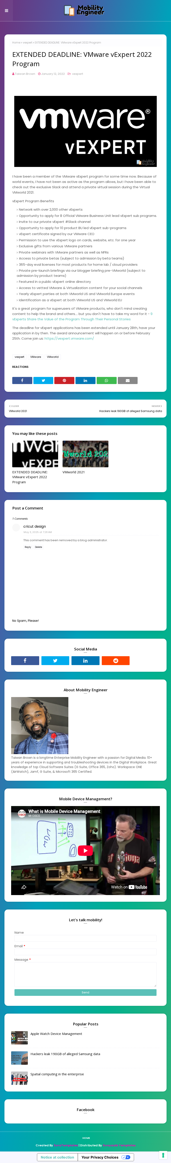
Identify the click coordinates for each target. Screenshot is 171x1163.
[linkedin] (85, 660)
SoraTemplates (66, 1145)
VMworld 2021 (74, 472)
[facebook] (25, 660)
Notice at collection (57, 1157)
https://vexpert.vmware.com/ (69, 338)
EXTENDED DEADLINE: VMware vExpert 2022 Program (30, 477)
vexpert (27, 42)
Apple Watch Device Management (56, 1033)
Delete (38, 547)
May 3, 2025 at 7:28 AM (38, 532)
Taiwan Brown (25, 74)
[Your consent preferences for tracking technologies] (163, 1155)
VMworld (53, 357)
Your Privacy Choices (99, 1157)
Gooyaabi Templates (119, 1145)
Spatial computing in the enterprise (57, 1074)
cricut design (34, 526)
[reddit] (116, 660)
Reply (28, 547)
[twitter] (55, 660)
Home (16, 42)
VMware (35, 357)
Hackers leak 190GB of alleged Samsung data (65, 1054)
